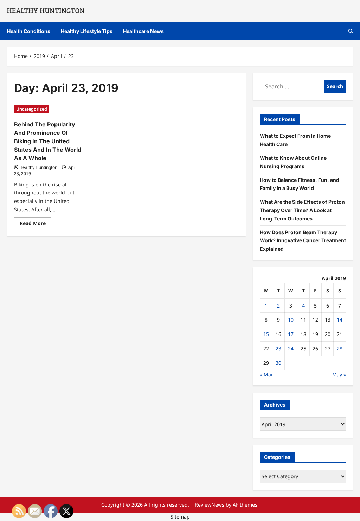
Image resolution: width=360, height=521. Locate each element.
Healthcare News (143, 31)
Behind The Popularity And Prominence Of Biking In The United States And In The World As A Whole (47, 141)
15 (266, 334)
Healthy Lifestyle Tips (86, 31)
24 (291, 348)
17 (291, 334)
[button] (350, 31)
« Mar (266, 374)
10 (291, 319)
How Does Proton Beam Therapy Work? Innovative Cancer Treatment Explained (303, 240)
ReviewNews (209, 504)
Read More (35, 224)
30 (278, 363)
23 (278, 348)
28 (339, 348)
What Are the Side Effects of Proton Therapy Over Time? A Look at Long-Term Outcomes (302, 210)
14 (339, 319)
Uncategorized (31, 109)
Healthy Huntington (38, 167)
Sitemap (180, 516)
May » (339, 374)
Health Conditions (28, 31)
